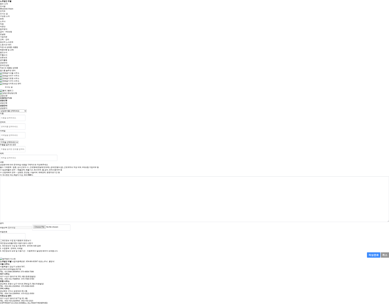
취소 (384, 255)
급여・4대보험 (6, 32)
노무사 (2, 21)
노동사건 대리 (5, 45)
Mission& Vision (6, 9)
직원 (2, 24)
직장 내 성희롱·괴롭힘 (9, 47)
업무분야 (3, 29)
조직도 (2, 11)
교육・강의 (4, 39)
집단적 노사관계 (6, 42)
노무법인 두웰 (5, 1)
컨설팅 (2, 34)
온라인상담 (4, 65)
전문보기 (27, 240)
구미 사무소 (14, 81)
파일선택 (3, 228)
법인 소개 (4, 4)
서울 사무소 (14, 73)
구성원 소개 (5, 16)
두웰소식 (3, 55)
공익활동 (3, 60)
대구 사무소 (14, 76)
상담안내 (3, 63)
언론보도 (3, 58)
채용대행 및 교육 (7, 50)
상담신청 (13, 93)
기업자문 (3, 37)
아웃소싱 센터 (15, 83)
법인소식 (3, 52)
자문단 (2, 27)
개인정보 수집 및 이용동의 (12, 241)
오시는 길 (4, 14)
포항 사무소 (14, 78)
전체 (2, 19)
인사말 (2, 6)
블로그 (10, 90)
